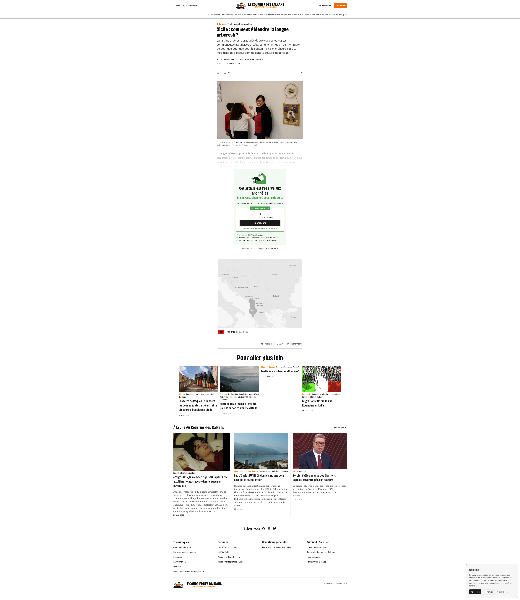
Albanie (209, 15)
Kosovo (263, 15)
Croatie (248, 15)
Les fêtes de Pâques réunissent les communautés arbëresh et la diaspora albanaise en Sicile (198, 405)
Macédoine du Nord (277, 15)
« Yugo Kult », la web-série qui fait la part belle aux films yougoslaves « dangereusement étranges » (200, 481)
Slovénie (333, 15)
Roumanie (316, 15)
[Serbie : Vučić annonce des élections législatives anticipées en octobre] (320, 451)
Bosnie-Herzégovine (223, 15)
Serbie (325, 15)
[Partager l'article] (302, 72)
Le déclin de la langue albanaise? (280, 371)
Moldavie (292, 15)
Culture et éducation (240, 24)
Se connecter (272, 248)
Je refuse (489, 592)
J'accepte (475, 592)
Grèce (256, 15)
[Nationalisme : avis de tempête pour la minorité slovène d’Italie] (239, 379)
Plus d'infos (502, 592)
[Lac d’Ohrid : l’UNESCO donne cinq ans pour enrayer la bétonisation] (261, 451)
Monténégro (304, 15)
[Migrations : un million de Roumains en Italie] (321, 379)
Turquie (343, 15)
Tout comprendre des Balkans (266, 7)
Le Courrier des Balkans (266, 4)
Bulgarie (239, 15)
